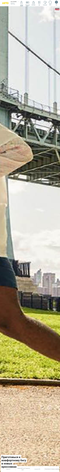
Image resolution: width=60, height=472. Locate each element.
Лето (5, 3)
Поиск (50, 4)
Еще (56, 4)
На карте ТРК (37, 469)
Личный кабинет (21, 5)
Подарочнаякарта (27, 5)
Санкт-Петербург (14, 1)
